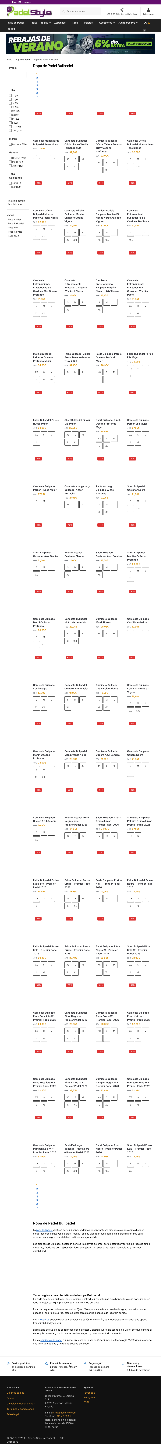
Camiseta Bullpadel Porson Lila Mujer (138, 422)
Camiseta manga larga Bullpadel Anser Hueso (46, 142)
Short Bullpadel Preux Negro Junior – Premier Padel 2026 (76, 821)
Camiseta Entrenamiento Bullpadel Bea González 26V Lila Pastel (137, 287)
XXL (138, 166)
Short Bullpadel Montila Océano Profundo (136, 556)
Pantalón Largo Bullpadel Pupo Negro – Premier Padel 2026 (76, 1149)
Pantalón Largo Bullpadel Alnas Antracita (105, 490)
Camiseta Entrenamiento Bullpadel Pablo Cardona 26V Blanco (139, 216)
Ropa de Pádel (22, 59)
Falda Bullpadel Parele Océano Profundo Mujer (109, 357)
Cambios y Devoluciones (21, 1403)
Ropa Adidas (14, 219)
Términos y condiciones (20, 1408)
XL (51, 155)
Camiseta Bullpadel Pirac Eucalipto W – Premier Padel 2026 (44, 1082)
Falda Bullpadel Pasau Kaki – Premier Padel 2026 (46, 950)
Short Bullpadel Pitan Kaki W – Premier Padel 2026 (139, 950)
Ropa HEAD (14, 227)
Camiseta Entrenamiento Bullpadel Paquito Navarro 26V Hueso (107, 286)
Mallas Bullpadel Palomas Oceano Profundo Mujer (43, 357)
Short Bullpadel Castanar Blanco (74, 554)
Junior (15, 165)
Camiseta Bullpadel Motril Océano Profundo (44, 622)
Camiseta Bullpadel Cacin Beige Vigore (107, 687)
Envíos (10, 1398)
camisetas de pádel (51, 1340)
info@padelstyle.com (64, 1412)
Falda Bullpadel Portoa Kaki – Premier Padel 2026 (109, 884)
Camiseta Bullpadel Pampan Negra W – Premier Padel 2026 (107, 1082)
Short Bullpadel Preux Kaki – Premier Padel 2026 (139, 1149)
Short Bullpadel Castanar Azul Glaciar (45, 554)
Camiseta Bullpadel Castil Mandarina (138, 620)
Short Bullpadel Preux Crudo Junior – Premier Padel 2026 (108, 821)
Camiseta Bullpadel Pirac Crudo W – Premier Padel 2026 (76, 1082)
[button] (149, 26)
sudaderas (43, 1319)
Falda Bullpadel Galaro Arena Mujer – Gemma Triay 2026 (77, 357)
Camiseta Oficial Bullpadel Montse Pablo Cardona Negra (45, 214)
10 (13, 95)
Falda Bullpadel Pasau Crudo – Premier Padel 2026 (77, 950)
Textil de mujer (15, 204)
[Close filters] (30, 65)
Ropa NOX (13, 235)
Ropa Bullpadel (16, 223)
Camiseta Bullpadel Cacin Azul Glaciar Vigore (138, 689)
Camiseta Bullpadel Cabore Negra (138, 753)
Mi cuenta (148, 14)
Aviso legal (13, 1414)
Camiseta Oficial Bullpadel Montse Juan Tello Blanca (140, 144)
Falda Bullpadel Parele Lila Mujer (140, 355)
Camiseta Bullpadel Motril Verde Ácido (75, 620)
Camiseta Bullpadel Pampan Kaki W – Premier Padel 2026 (44, 1149)
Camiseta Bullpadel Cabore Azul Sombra (108, 753)
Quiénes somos (15, 1392)
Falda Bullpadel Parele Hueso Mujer (46, 422)
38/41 (15, 187)
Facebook (89, 1392)
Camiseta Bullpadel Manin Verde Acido (75, 753)
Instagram (89, 1397)
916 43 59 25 (64, 1416)
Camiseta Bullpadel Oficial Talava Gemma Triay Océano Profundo (109, 146)
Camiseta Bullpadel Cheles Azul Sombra (45, 819)
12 (68, 835)
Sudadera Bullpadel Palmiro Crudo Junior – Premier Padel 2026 (140, 821)
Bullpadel (16, 144)
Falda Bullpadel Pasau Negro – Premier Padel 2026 (140, 884)
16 (83, 835)
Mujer (15, 161)
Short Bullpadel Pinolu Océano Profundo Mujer (108, 424)
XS (68, 159)
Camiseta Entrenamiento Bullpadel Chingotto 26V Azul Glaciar (75, 286)
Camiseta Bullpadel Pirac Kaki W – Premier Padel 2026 (138, 1016)
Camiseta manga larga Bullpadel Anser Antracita (77, 490)
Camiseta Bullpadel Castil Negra (44, 687)
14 (75, 835)
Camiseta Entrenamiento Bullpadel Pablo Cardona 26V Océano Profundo (45, 287)
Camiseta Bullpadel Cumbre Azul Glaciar (76, 687)
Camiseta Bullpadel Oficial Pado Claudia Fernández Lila (76, 144)
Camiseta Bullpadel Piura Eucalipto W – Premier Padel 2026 (44, 1016)
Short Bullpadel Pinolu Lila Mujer (77, 422)
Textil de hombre (16, 200)
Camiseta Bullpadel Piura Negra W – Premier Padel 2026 (76, 1016)
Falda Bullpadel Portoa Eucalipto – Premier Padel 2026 (46, 884)
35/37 (15, 183)
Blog (86, 1401)
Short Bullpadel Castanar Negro (136, 488)
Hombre (16, 158)
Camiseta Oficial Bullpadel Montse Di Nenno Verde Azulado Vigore (108, 216)
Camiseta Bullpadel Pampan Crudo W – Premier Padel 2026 (138, 1082)
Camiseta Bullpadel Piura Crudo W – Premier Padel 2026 (107, 1016)
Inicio (9, 59)
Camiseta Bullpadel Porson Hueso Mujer (45, 488)
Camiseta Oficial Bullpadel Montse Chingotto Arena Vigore (74, 216)
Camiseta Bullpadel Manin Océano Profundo (44, 755)
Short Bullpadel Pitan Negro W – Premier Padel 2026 (108, 950)
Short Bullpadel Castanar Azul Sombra (109, 554)
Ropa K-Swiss (15, 231)
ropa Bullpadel (44, 1229)
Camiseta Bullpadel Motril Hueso (107, 620)
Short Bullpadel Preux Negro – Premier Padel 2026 (109, 1149)
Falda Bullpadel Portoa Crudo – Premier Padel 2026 (77, 884)
